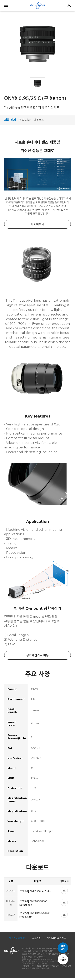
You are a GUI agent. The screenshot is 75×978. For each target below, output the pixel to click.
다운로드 (39, 120)
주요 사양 (25, 120)
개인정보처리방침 (17, 938)
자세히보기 (37, 224)
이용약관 (36, 938)
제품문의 (63, 948)
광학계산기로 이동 (37, 655)
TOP (63, 959)
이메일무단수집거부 (56, 938)
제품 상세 (10, 120)
